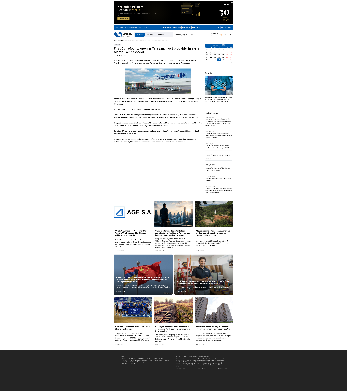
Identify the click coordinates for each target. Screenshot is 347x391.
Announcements (163, 362)
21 (223, 57)
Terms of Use (201, 369)
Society (148, 358)
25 (211, 60)
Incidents (125, 362)
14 (223, 55)
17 (207, 57)
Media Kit (161, 35)
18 (211, 57)
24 (207, 60)
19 (215, 57)
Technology (158, 360)
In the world (134, 362)
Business (117, 44)
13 (219, 55)
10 (207, 55)
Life (151, 360)
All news (140, 35)
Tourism (124, 360)
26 (215, 60)
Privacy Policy (180, 369)
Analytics (143, 362)
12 (215, 55)
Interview (152, 362)
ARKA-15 (124, 363)
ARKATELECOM (120, 27)
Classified (133, 363)
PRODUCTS (143, 27)
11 (210, 55)
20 (219, 57)
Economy (150, 35)
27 (219, 60)
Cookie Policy (222, 369)
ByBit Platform (158, 358)
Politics (124, 358)
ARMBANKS (132, 27)
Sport (167, 360)
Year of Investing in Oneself (138, 360)
